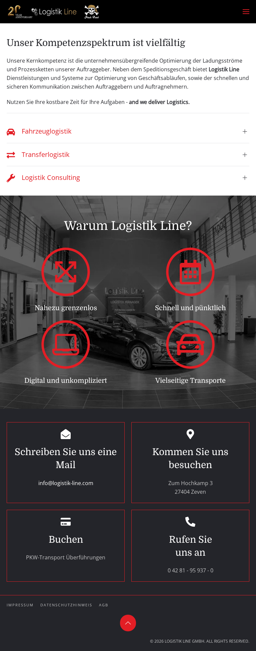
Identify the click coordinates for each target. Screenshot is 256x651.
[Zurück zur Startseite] (53, 11)
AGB (103, 604)
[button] (246, 11)
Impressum (20, 604)
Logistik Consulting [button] (50, 177)
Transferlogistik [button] (45, 154)
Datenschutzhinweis (66, 604)
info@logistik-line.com (65, 483)
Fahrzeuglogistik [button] (46, 131)
